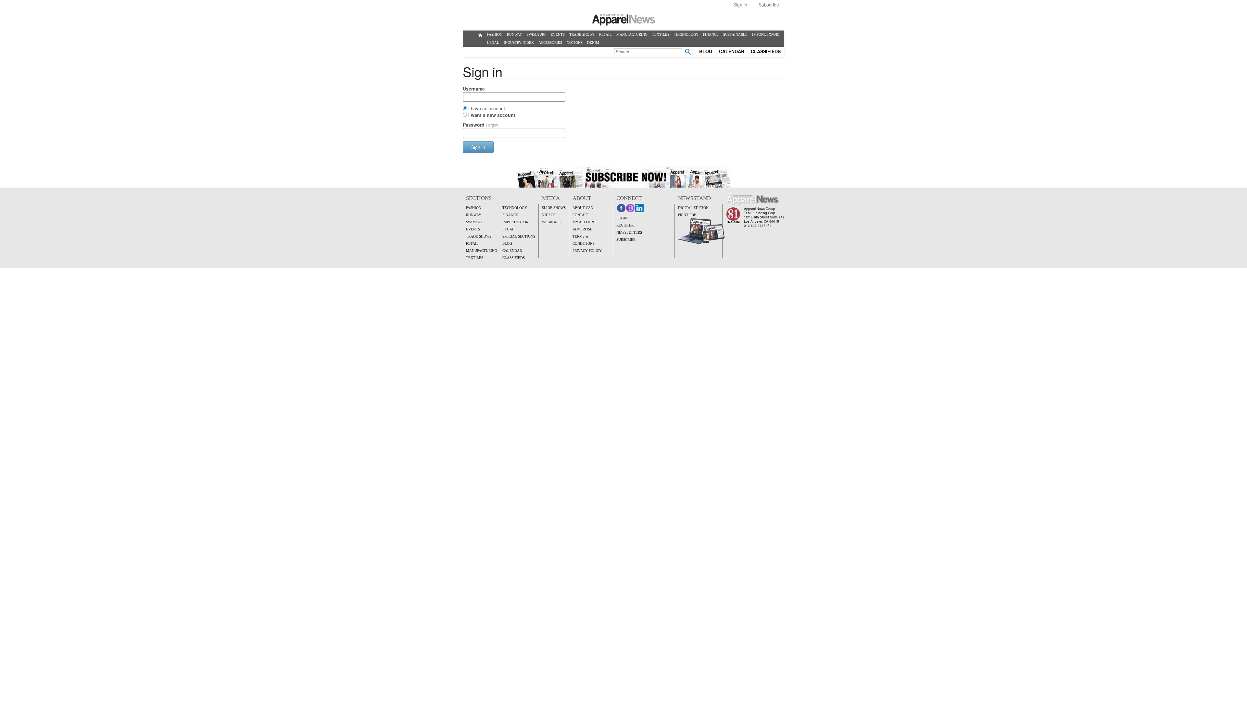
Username (474, 88)
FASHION (494, 34)
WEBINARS (551, 222)
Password (481, 124)
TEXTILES (660, 34)
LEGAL (493, 42)
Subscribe (769, 4)
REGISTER (625, 225)
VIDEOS (548, 215)
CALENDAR (731, 51)
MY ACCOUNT (584, 222)
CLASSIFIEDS (766, 51)
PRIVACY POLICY (587, 250)
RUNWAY (514, 34)
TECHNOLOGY (686, 34)
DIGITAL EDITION (693, 208)
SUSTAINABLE (735, 34)
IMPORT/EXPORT (766, 34)
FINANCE (711, 34)
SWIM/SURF (536, 34)
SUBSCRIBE (626, 239)
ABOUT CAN (583, 208)
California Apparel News (623, 20)
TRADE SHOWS (582, 34)
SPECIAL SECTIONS (518, 236)
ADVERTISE (582, 229)
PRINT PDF (687, 215)
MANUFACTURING (632, 34)
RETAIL (605, 34)
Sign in (740, 4)
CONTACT (581, 215)
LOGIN (622, 218)
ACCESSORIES (550, 42)
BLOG (705, 51)
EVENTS (558, 34)
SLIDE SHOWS (554, 208)
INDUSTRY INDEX (519, 42)
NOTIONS (575, 42)
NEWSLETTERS (629, 232)
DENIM (593, 42)
